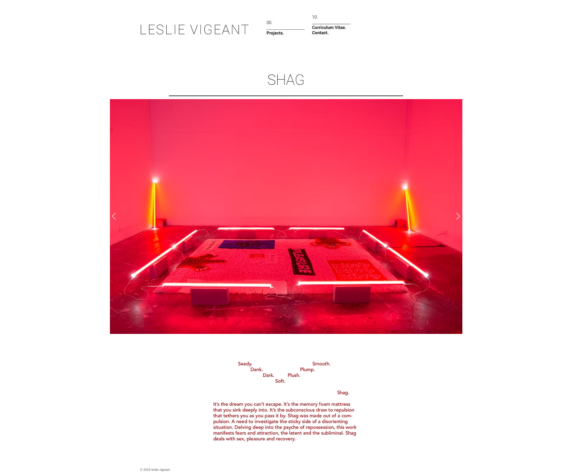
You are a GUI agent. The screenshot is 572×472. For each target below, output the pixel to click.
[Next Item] (458, 216)
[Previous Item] (114, 216)
